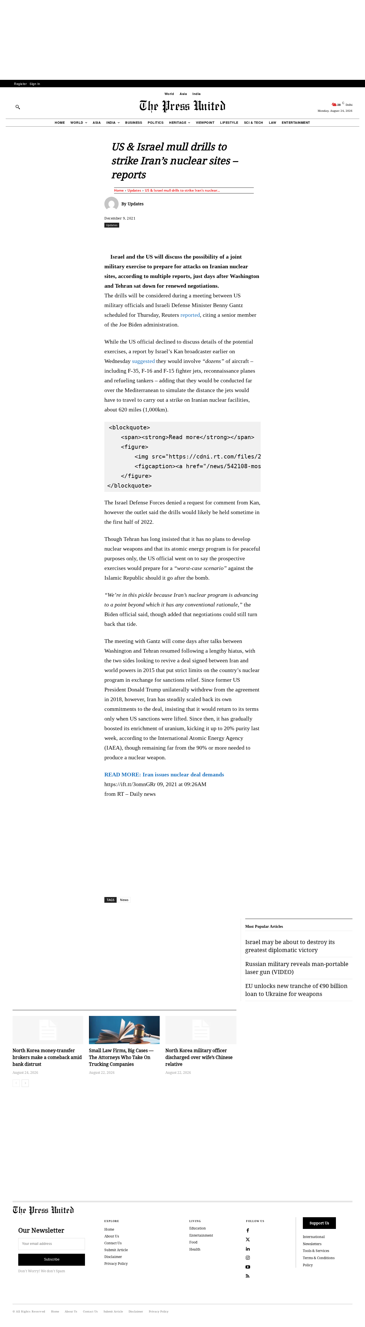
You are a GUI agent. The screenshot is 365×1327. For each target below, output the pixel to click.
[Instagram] (247, 1258)
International (314, 1236)
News (124, 900)
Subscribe (52, 1259)
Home (119, 190)
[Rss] (247, 1276)
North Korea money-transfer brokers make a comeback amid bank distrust (47, 1057)
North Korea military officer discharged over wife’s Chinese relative (199, 1057)
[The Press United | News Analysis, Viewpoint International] (182, 106)
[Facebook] (144, 237)
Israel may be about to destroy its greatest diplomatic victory (290, 946)
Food (193, 1242)
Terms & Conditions (318, 1257)
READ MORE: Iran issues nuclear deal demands (164, 774)
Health (194, 1249)
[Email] (223, 237)
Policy (308, 1265)
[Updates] (112, 204)
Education (197, 1228)
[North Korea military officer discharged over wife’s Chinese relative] (200, 1030)
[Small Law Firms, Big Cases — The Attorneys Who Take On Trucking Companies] (124, 1030)
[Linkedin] (197, 237)
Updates (134, 190)
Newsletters (312, 1243)
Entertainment (201, 1235)
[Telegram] (249, 237)
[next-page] (25, 1083)
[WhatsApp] (184, 237)
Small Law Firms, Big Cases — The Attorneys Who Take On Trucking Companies (121, 1057)
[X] (157, 237)
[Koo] (354, 237)
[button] (18, 107)
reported (190, 315)
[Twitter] (247, 1239)
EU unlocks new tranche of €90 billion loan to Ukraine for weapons (296, 990)
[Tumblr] (236, 237)
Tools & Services (316, 1250)
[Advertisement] (182, 40)
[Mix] (262, 237)
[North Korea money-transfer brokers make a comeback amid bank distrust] (48, 1030)
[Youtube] (247, 1267)
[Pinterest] (210, 237)
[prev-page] (16, 1083)
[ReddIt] (171, 237)
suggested (143, 361)
